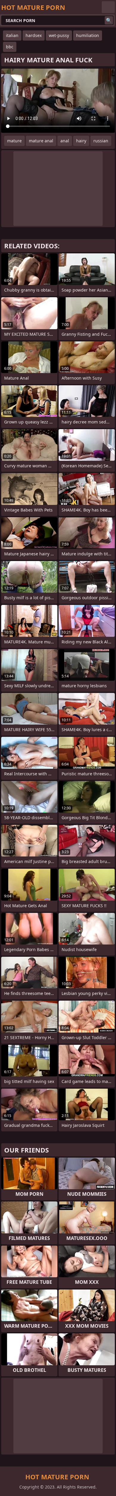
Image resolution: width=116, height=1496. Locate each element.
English (108, 7)
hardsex (34, 35)
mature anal (41, 141)
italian (12, 35)
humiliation (87, 35)
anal (64, 141)
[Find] (109, 20)
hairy (81, 141)
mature (14, 141)
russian (100, 141)
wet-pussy (59, 35)
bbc (9, 47)
